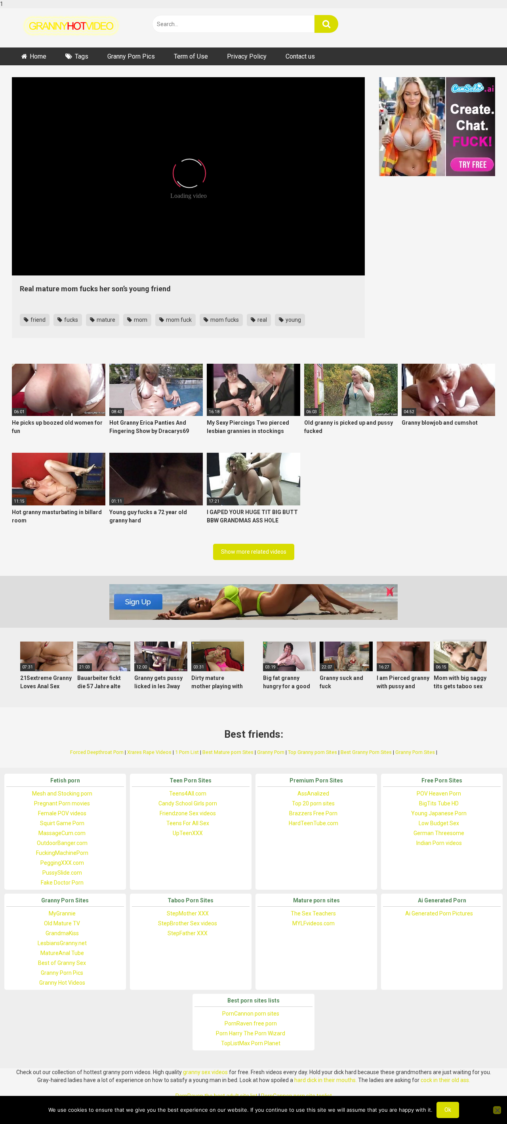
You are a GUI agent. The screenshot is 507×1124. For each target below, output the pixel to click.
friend (37, 320)
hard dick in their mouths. (325, 1080)
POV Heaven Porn (439, 793)
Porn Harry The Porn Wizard (250, 1033)
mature (105, 320)
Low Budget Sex (439, 823)
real (261, 320)
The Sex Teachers (313, 913)
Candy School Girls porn (187, 803)
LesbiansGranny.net (62, 943)
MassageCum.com (62, 833)
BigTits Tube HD (439, 803)
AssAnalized (313, 793)
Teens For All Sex (187, 823)
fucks (70, 320)
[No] (497, 1110)
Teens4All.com (187, 793)
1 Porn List (187, 752)
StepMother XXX (188, 913)
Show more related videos (253, 552)
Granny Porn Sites (415, 752)
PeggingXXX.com (62, 863)
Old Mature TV (62, 923)
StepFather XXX (188, 933)
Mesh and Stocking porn (62, 793)
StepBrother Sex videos (187, 923)
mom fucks (224, 320)
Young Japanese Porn (439, 813)
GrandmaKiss (62, 933)
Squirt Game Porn (62, 823)
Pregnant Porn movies (62, 803)
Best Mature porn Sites (228, 752)
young (292, 320)
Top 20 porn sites (313, 803)
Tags (81, 56)
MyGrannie (62, 913)
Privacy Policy (247, 56)
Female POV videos (62, 813)
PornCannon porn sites (250, 1013)
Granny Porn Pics (131, 56)
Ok (447, 1110)
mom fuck (178, 320)
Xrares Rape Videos (149, 752)
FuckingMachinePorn (62, 853)
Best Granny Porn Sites (366, 752)
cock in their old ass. (445, 1080)
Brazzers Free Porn (313, 813)
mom (140, 320)
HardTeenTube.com (313, 823)
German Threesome (439, 833)
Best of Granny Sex (62, 963)
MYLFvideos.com (313, 923)
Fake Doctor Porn (62, 882)
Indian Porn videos (439, 843)
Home (38, 56)
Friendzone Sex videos (188, 813)
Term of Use (191, 56)
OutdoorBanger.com (62, 843)
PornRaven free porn (251, 1023)
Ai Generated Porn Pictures (439, 913)
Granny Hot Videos (62, 983)
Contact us (300, 56)
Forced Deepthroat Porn (97, 752)
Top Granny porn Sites (312, 752)
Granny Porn (270, 752)
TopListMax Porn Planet (250, 1043)
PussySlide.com (62, 873)
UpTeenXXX (188, 833)
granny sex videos (205, 1072)
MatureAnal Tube (62, 953)
